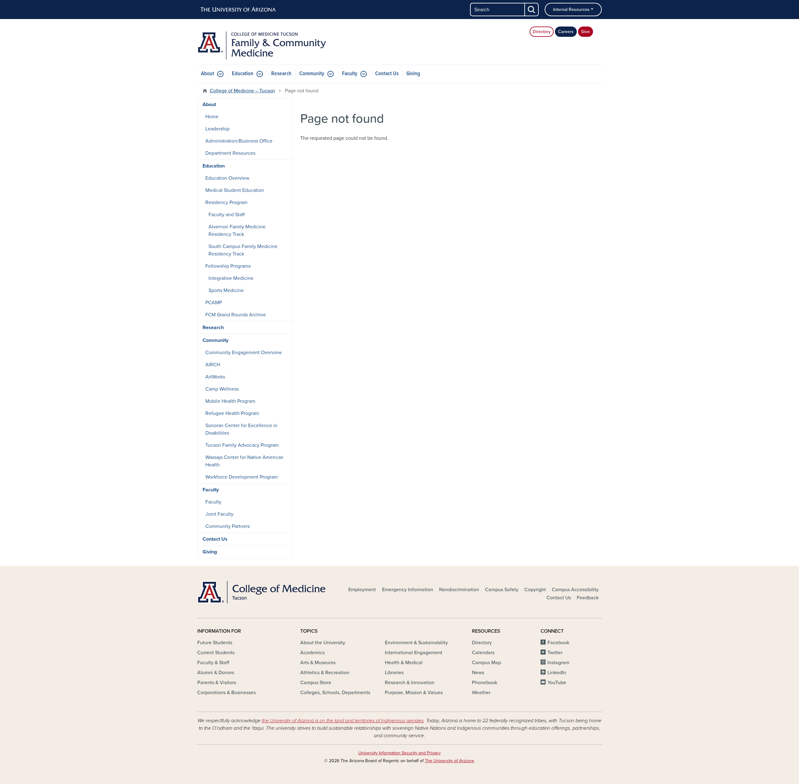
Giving (413, 73)
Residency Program (226, 202)
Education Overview (227, 178)
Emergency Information (407, 590)
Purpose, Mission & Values (414, 692)
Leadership (217, 129)
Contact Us (387, 73)
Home (211, 117)
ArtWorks (215, 377)
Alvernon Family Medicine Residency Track (237, 230)
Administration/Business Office (238, 141)
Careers (566, 31)
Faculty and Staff (226, 215)
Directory (542, 31)
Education (242, 73)
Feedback (588, 598)
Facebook (558, 643)
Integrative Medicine (230, 278)
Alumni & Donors (215, 673)
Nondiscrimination (459, 590)
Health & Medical (404, 663)
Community (311, 73)
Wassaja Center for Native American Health (244, 461)
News (478, 673)
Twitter (554, 653)
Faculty (349, 73)
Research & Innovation (409, 682)
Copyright (535, 590)
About (207, 73)
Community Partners (227, 526)
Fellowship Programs (228, 266)
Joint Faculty (219, 514)
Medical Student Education (234, 190)
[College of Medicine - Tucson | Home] (262, 592)
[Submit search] (532, 9)
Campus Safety (501, 590)
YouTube (556, 682)
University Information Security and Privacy (399, 753)
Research (281, 73)
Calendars (483, 653)
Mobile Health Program (230, 401)
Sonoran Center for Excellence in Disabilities (241, 429)
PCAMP (213, 302)
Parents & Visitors (216, 682)
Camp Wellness (222, 389)
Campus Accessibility (575, 590)
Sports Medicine (226, 290)
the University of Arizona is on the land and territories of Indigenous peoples (343, 721)
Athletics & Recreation (324, 673)
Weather (481, 692)
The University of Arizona (449, 760)
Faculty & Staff (213, 663)
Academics (312, 653)
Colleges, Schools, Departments (335, 692)
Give (585, 31)
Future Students (214, 643)
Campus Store (315, 682)
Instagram (558, 663)
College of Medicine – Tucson (242, 91)
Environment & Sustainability (416, 643)
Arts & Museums (318, 663)
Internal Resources (571, 9)
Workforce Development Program (241, 477)
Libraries (394, 673)
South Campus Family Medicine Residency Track (242, 250)
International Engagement (413, 653)
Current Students (215, 653)
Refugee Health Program (232, 413)
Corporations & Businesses (226, 692)
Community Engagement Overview (243, 352)
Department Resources (230, 153)
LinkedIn (556, 673)
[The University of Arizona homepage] (238, 9)
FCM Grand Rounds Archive (235, 315)
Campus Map (486, 663)
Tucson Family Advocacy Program (242, 445)
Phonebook (484, 682)
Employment (362, 590)
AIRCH (212, 365)
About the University (322, 643)
